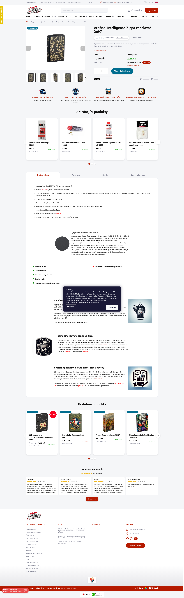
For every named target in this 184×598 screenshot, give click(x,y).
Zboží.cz (85, 352)
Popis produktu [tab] (43, 175)
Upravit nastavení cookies (69, 588)
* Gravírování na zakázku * (47, 2)
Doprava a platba (31, 2)
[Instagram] (131, 538)
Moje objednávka (31, 571)
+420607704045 (135, 533)
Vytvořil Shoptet (138, 588)
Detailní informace (100, 50)
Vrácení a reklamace (32, 568)
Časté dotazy (62, 2)
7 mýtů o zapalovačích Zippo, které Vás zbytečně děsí (69, 542)
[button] (89, 164)
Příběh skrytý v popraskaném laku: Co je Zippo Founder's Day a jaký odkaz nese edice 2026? (71, 537)
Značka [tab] (105, 175)
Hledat (105, 10)
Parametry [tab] (76, 175)
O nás (27, 559)
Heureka (67, 352)
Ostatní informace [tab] (138, 175)
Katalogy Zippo (30, 547)
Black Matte (44, 189)
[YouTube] (136, 538)
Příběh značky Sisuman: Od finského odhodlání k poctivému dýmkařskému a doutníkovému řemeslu (72, 530)
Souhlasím (112, 308)
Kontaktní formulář (135, 545)
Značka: (137, 38)
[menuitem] (33, 16)
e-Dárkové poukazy (31, 544)
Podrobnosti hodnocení (122, 38)
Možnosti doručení (133, 65)
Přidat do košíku (121, 71)
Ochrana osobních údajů (33, 565)
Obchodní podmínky (32, 562)
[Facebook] (127, 538)
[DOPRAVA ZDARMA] (75, 422)
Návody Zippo (30, 556)
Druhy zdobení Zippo (32, 541)
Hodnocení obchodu (92, 469)
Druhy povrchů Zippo (74, 2)
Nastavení (70, 306)
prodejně (104, 345)
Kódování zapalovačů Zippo (34, 553)
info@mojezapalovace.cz (137, 529)
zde (98, 302)
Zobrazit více (92, 499)
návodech (98, 379)
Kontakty (28, 550)
